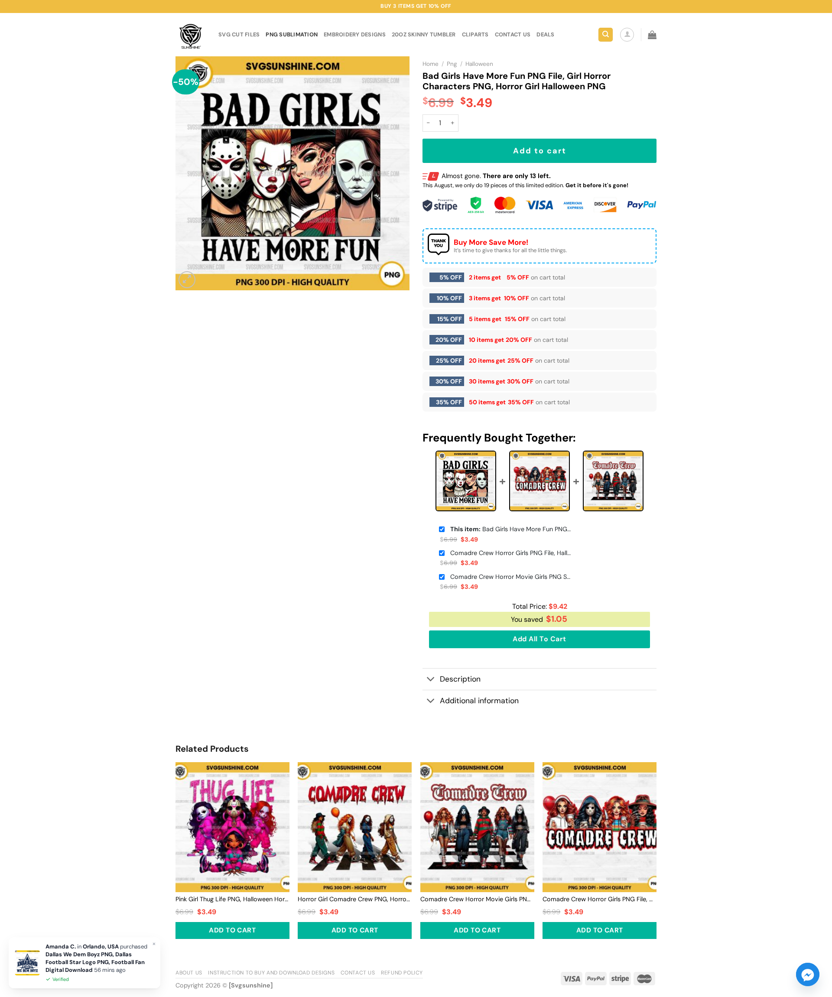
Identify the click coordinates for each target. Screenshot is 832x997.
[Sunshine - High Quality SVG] (190, 35)
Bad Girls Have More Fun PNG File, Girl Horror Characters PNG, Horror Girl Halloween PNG (511, 529)
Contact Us (358, 972)
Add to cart (539, 151)
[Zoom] (187, 279)
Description (460, 679)
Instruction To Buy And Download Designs (271, 972)
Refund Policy (402, 972)
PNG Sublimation (292, 34)
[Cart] (652, 34)
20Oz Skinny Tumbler (424, 34)
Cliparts (475, 34)
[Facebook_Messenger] (807, 974)
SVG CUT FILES (239, 34)
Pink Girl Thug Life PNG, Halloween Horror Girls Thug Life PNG (232, 899)
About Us (189, 972)
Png (452, 64)
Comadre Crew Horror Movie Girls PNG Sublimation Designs (511, 577)
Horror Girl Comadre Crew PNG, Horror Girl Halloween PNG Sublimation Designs (355, 899)
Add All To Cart (539, 638)
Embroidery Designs (355, 34)
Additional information (479, 700)
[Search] (605, 35)
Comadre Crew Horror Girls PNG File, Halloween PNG (511, 553)
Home (430, 64)
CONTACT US (513, 34)
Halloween (479, 64)
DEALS (545, 34)
